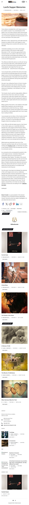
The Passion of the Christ (7, 315)
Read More (4, 259)
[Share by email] (21, 204)
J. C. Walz (5, 402)
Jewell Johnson (14, 434)
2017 (8, 208)
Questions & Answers (14, 453)
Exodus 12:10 (11, 145)
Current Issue (4, 255)
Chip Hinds (13, 454)
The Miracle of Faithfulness (8, 373)
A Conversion (12, 440)
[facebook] (13, 500)
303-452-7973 (7, 423)
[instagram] (15, 500)
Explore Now (4, 495)
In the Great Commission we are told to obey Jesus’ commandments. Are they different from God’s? (18, 462)
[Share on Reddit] (10, 204)
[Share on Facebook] (3, 204)
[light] (23, 2)
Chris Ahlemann (14, 442)
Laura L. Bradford (7, 348)
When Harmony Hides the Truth (9, 400)
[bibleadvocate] (14, 219)
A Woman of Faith (5, 346)
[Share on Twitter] (6, 204)
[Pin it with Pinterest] (13, 204)
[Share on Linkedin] (17, 204)
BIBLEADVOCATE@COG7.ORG (10, 425)
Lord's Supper (13, 208)
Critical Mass (4, 285)
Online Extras (19, 208)
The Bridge (11, 432)
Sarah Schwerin (6, 375)
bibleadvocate (8, 10)
